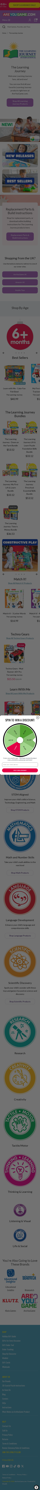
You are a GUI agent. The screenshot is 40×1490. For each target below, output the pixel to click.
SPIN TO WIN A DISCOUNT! (19, 770)
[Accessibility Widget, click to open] (36, 1487)
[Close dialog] (37, 717)
